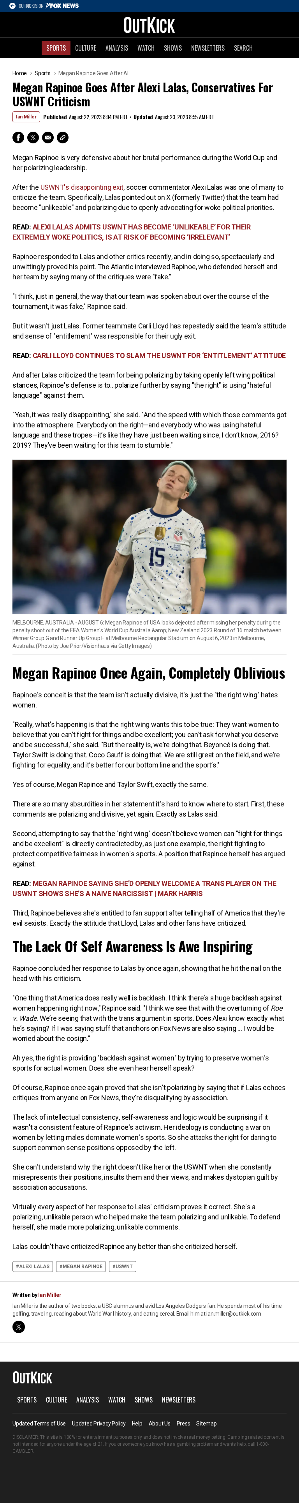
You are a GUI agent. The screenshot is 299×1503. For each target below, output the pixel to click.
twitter (18, 1327)
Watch (146, 48)
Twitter (33, 137)
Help (137, 1423)
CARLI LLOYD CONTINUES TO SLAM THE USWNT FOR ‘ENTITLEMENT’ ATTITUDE (159, 355)
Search (243, 48)
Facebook (18, 137)
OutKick (149, 24)
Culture (85, 48)
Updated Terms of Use (39, 1423)
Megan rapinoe (82, 1266)
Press (183, 1423)
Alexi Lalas (34, 1266)
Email (48, 137)
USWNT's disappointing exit (82, 187)
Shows (173, 48)
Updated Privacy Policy (99, 1423)
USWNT (124, 1266)
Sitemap (206, 1423)
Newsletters (208, 48)
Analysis (117, 48)
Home (19, 73)
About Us (160, 1423)
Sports (56, 48)
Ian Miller (26, 117)
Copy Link (63, 137)
